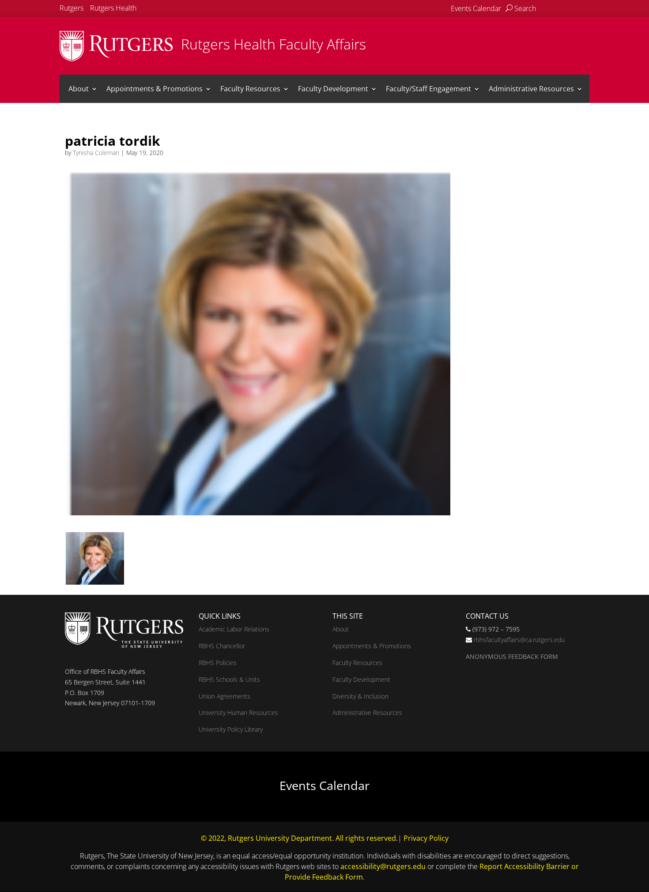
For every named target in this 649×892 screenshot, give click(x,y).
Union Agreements (224, 696)
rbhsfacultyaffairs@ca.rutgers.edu (519, 639)
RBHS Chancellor (222, 646)
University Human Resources (238, 712)
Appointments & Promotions (154, 89)
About (78, 89)
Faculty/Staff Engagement (428, 89)
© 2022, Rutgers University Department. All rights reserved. (299, 838)
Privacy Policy (426, 838)
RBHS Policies (218, 662)
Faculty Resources (250, 89)
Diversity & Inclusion (360, 696)
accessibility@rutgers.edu (383, 866)
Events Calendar (476, 8)
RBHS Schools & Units (229, 679)
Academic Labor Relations (234, 629)
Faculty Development (333, 89)
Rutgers (71, 8)
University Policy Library (231, 729)
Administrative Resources (531, 89)
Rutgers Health (113, 8)
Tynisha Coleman (96, 152)
